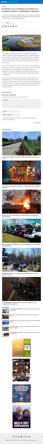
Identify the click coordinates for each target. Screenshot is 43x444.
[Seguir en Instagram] (19, 437)
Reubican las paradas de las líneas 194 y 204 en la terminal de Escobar (24, 315)
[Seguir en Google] (29, 437)
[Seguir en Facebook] (16, 437)
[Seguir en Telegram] (27, 437)
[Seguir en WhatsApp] (24, 437)
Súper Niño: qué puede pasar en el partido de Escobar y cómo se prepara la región (24, 327)
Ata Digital (36, 440)
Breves (4, 6)
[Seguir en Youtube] (21, 437)
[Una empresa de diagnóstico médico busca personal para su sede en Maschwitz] (5, 310)
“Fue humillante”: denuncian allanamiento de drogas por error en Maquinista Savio (24, 333)
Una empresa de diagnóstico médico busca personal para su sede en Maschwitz (24, 309)
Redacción (8, 22)
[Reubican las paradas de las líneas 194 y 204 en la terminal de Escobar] (5, 316)
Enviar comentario (37, 122)
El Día (9, 2)
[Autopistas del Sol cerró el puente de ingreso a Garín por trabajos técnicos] (5, 322)
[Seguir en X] (13, 437)
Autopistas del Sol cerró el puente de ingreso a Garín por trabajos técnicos (24, 321)
